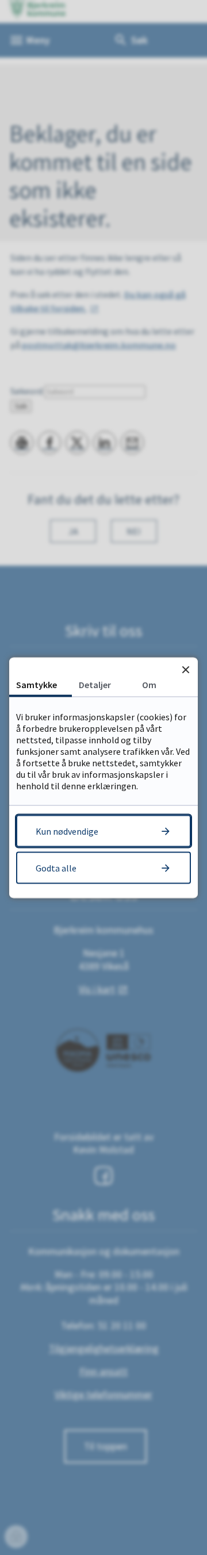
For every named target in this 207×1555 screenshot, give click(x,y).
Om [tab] (149, 684)
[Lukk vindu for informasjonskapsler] (185, 669)
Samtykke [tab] (36, 684)
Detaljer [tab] (95, 684)
